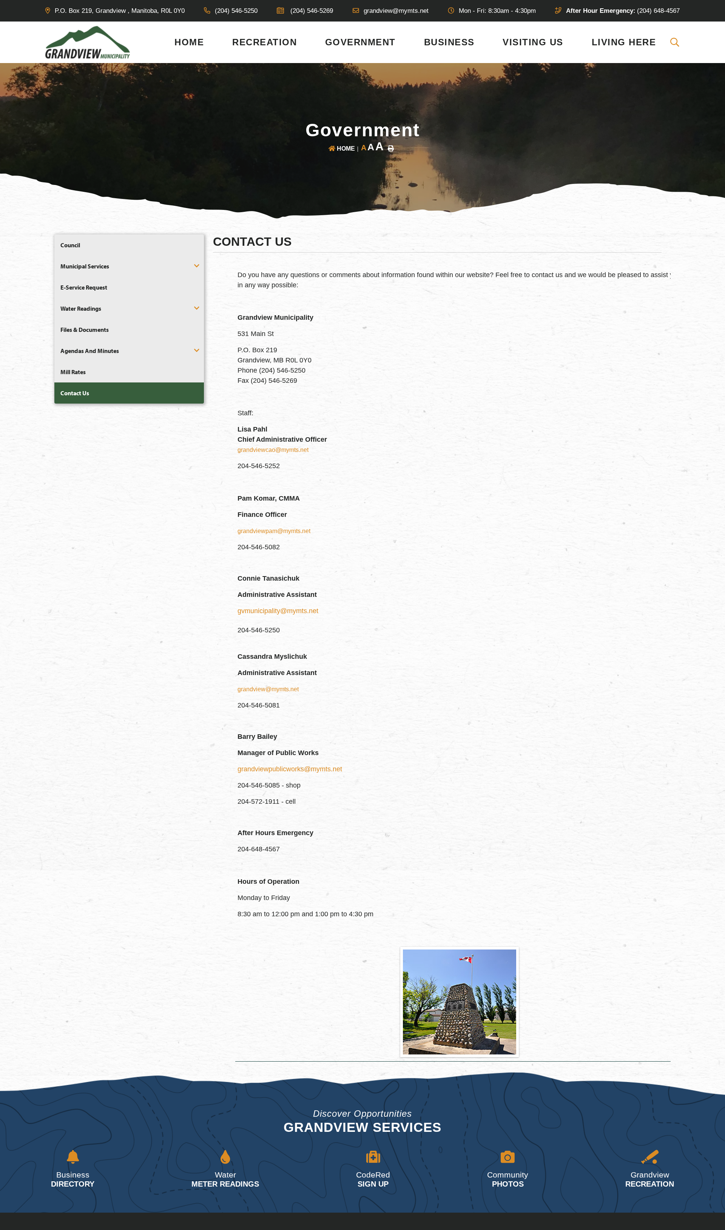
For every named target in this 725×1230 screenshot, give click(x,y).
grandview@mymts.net (268, 689)
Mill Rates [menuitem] (73, 372)
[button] (197, 266)
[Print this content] (391, 148)
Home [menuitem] (189, 42)
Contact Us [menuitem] (74, 393)
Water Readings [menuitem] (80, 308)
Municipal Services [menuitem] (84, 266)
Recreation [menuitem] (264, 42)
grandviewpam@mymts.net (274, 531)
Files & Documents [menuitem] (84, 329)
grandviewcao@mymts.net (273, 450)
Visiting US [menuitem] (533, 42)
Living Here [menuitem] (624, 42)
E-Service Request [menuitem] (83, 287)
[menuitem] (675, 42)
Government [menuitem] (360, 42)
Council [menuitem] (70, 245)
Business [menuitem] (449, 42)
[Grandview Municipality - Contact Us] (87, 42)
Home (346, 148)
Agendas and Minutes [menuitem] (89, 351)
